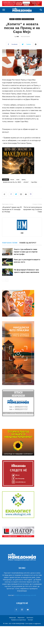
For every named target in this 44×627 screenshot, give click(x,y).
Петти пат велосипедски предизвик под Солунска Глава (32, 209)
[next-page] (7, 280)
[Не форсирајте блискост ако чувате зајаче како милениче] (7, 272)
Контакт (30, 620)
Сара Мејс (34, 182)
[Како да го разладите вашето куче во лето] (7, 262)
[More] (35, 44)
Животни (5, 264)
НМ (18, 36)
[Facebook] (11, 194)
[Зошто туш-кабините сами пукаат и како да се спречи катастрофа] (7, 251)
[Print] (26, 194)
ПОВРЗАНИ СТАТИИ (9, 243)
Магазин (18, 19)
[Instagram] (22, 610)
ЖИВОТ (12, 19)
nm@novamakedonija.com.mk (25, 595)
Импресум (12, 617)
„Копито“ (26, 182)
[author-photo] (22, 230)
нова (17, 179)
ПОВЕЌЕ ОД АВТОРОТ (27, 243)
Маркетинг (21, 617)
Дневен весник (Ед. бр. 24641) (12, 182)
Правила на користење (18, 620)
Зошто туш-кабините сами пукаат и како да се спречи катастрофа (25, 251)
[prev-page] (3, 280)
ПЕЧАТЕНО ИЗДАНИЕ (27, 19)
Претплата (30, 617)
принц (24, 179)
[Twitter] (16, 194)
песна (12, 179)
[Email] (21, 194)
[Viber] (31, 194)
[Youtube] (28, 610)
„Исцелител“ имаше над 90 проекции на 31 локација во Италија (12, 209)
